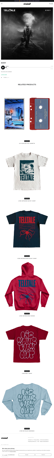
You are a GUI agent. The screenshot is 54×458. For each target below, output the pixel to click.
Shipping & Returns (32, 441)
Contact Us (30, 439)
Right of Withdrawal (44, 441)
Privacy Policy (36, 439)
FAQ (38, 441)
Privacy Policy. (13, 451)
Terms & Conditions (44, 439)
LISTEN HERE (4, 74)
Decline (43, 454)
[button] (50, 4)
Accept (26, 454)
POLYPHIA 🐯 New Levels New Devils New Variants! (27, 0)
